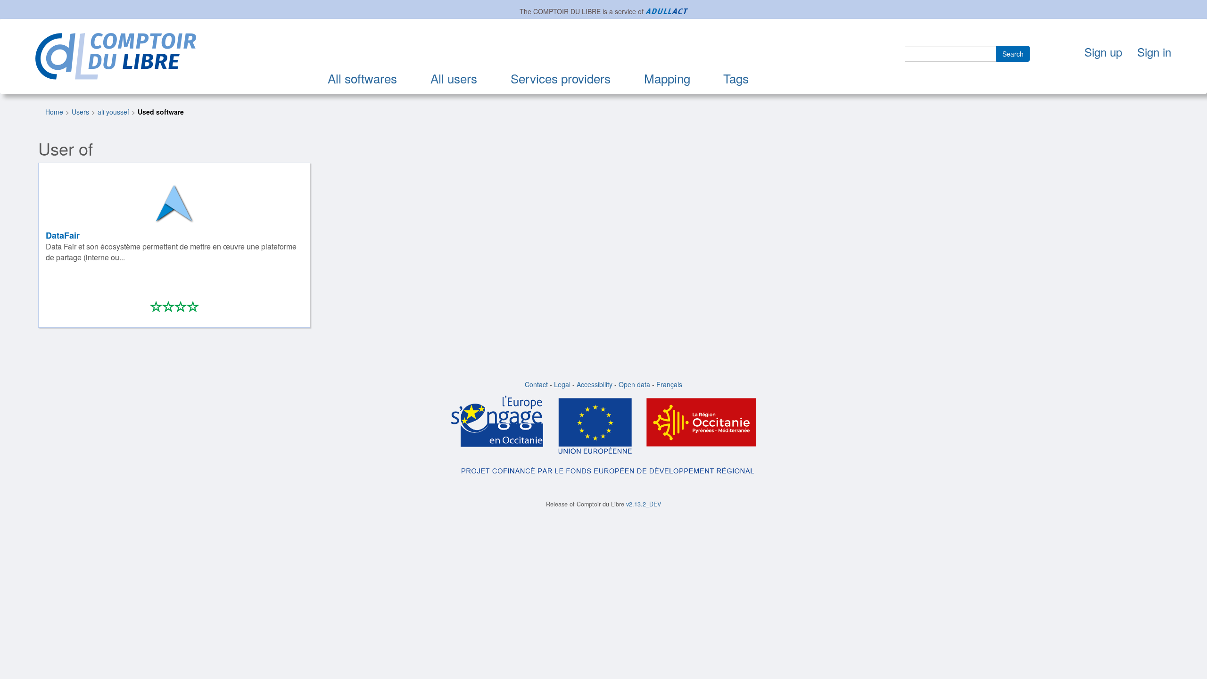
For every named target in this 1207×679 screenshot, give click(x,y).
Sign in (1154, 51)
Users (80, 111)
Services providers (561, 78)
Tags (736, 78)
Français (669, 384)
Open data (634, 384)
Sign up (1103, 51)
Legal (562, 384)
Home (54, 111)
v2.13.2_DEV (643, 504)
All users (453, 78)
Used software (161, 111)
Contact (536, 384)
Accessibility (594, 384)
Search (1013, 53)
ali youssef (113, 111)
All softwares (362, 78)
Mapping (667, 78)
